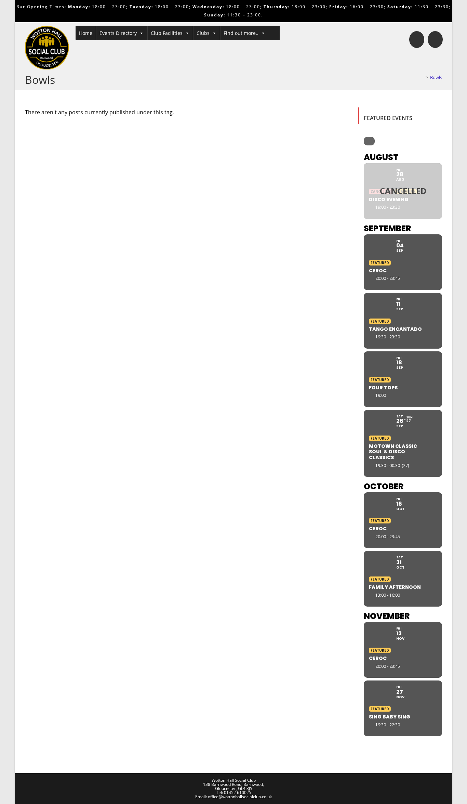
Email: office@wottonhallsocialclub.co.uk (233, 797)
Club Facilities (167, 33)
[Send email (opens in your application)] (435, 39)
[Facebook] (416, 39)
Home (85, 33)
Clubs (203, 33)
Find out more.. (241, 33)
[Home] (422, 77)
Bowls (436, 77)
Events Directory (118, 33)
